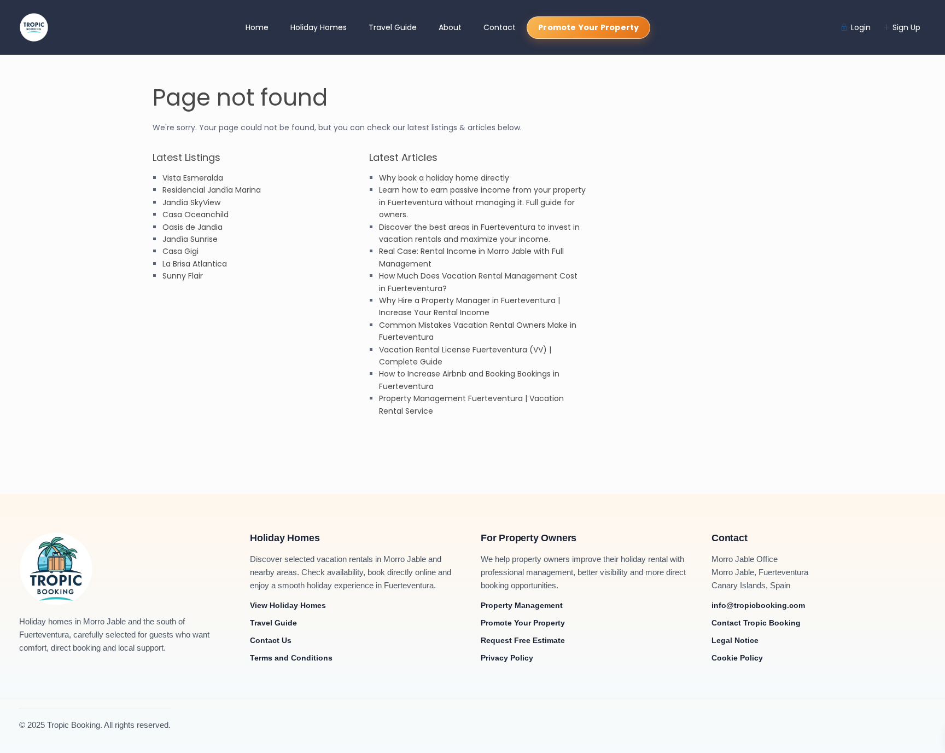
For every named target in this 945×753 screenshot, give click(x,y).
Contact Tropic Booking (756, 622)
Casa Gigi (180, 251)
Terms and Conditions (291, 657)
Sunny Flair (182, 275)
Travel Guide (393, 27)
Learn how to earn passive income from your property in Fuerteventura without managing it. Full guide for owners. (482, 202)
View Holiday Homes (288, 605)
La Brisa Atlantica (194, 263)
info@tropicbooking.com (758, 605)
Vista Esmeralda (192, 177)
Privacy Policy (507, 657)
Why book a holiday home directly (444, 177)
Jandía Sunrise (190, 239)
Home (257, 27)
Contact (499, 27)
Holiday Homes (318, 27)
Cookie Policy (737, 657)
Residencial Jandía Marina (211, 189)
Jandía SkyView (191, 202)
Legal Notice (735, 640)
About (450, 27)
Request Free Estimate (523, 640)
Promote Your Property (588, 27)
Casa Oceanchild (195, 214)
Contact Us (270, 640)
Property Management (522, 605)
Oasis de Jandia (192, 227)
